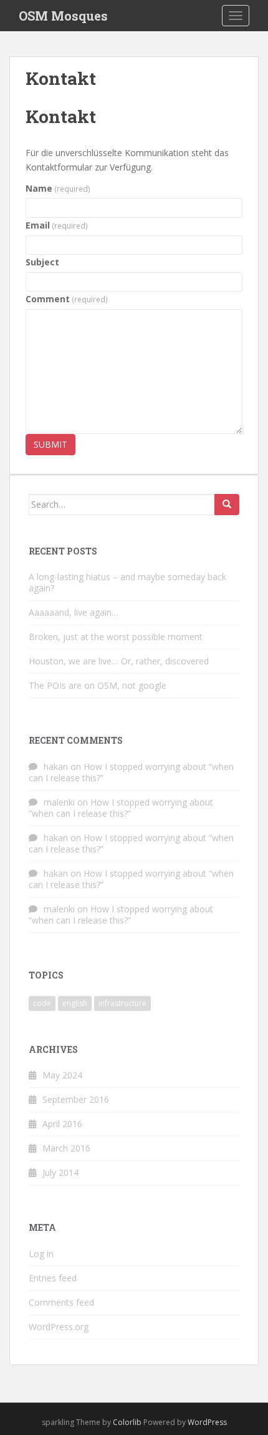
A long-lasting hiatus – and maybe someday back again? (127, 582)
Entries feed (53, 1278)
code (42, 1003)
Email (57, 225)
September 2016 (75, 1099)
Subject (42, 262)
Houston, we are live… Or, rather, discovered (119, 661)
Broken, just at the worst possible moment (116, 637)
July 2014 (60, 1172)
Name (58, 188)
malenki (59, 802)
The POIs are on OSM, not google (97, 685)
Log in (41, 1254)
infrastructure (122, 1003)
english (74, 1003)
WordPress (207, 1422)
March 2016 (66, 1148)
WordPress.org (59, 1327)
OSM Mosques (63, 15)
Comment (67, 299)
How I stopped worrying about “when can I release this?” (131, 772)
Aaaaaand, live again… (73, 612)
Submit (50, 444)
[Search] (226, 504)
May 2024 (62, 1075)
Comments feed (61, 1302)
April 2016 (62, 1124)
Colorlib (127, 1422)
